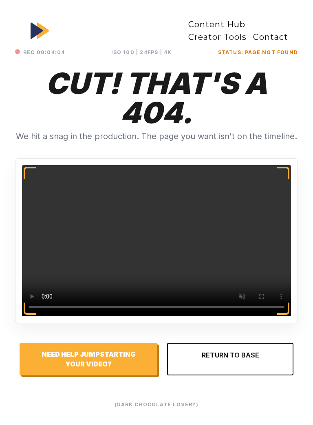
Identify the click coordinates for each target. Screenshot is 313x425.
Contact (270, 37)
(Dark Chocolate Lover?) (156, 404)
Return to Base (230, 355)
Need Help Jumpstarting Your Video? (89, 359)
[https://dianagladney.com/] (98, 30)
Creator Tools (217, 37)
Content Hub (216, 24)
